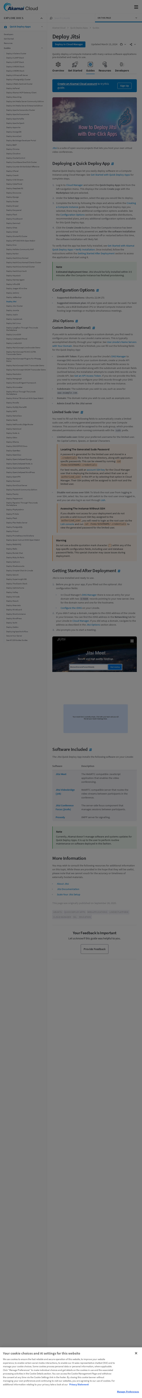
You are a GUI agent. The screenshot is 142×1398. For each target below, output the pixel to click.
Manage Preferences (128, 1391)
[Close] (136, 1353)
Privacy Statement (79, 1384)
